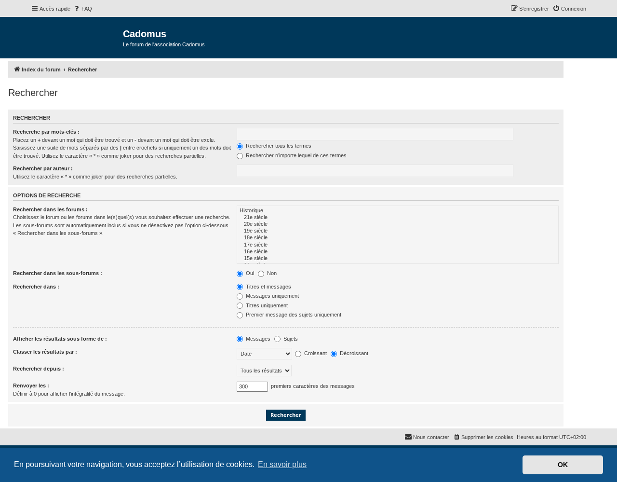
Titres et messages (267, 286)
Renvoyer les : (31, 385)
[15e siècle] (398, 258)
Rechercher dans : (36, 286)
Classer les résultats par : (45, 352)
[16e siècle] (398, 251)
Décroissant (353, 353)
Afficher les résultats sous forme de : (60, 339)
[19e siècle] (398, 231)
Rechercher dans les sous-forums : (57, 273)
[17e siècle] (398, 245)
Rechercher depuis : (38, 369)
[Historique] (398, 210)
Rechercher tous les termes (277, 146)
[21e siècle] (398, 217)
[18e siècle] (398, 237)
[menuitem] (82, 8)
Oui (249, 273)
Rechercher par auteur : (43, 168)
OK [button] (563, 464)
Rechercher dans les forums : (50, 209)
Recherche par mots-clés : (46, 132)
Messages (257, 339)
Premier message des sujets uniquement (292, 314)
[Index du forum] (77, 37)
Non (271, 273)
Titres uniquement (266, 305)
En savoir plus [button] (282, 464)
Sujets (290, 339)
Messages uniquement (271, 296)
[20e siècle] (398, 224)
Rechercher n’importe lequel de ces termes (295, 155)
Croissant (315, 353)
